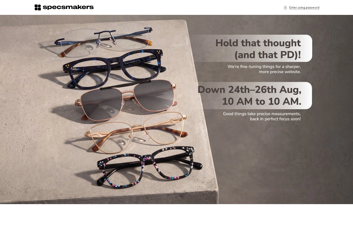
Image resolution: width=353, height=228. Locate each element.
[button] (301, 7)
